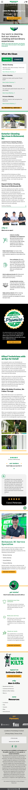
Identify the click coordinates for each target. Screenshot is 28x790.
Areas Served (6, 711)
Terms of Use (18, 733)
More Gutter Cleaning (8, 82)
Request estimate (14, 645)
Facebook (12, 746)
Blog (4, 709)
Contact (21, 730)
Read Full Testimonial (5, 493)
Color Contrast (19, 789)
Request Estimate (14, 18)
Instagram (16, 746)
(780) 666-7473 (5, 568)
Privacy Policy (10, 733)
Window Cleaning (7, 555)
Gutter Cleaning (7, 557)
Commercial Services (8, 688)
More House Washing (8, 92)
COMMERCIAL (18, 59)
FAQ (4, 704)
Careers (5, 707)
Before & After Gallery (8, 690)
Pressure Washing (7, 562)
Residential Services (8, 686)
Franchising (14, 730)
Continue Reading (6, 205)
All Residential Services (11, 108)
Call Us (24, 2)
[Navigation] (2, 2)
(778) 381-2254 (14, 738)
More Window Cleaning (8, 71)
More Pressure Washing (9, 103)
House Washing (7, 560)
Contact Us (26, 2)
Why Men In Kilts (14, 342)
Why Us (5, 693)
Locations (5, 702)
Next (24, 508)
